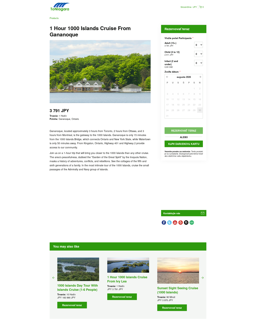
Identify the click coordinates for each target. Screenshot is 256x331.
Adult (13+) (170, 44)
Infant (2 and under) (171, 63)
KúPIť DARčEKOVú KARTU (183, 144)
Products (54, 18)
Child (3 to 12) (172, 53)
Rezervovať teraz (72, 305)
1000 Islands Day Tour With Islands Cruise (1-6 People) (77, 287)
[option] (78, 283)
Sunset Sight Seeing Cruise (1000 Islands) (177, 290)
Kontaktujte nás (171, 213)
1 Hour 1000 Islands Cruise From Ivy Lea (127, 279)
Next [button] (202, 277)
